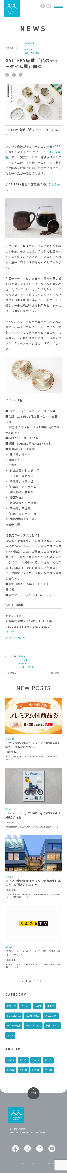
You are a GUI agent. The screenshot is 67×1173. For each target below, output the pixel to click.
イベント (25, 1005)
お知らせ (11, 1005)
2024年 (35, 1060)
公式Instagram (16, 637)
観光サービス (52, 1025)
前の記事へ (10, 673)
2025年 (23, 1060)
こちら (52, 184)
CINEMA (50, 1005)
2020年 (35, 1069)
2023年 (48, 1060)
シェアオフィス (33, 1025)
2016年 (48, 1069)
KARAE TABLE (32, 1015)
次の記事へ (56, 673)
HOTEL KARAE (14, 1015)
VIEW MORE (33, 980)
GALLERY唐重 (13, 1025)
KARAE (38, 1005)
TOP (33, 1093)
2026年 (10, 1060)
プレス (10, 1035)
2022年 (10, 1069)
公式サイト (12, 632)
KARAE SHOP (50, 1015)
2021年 (23, 1069)
